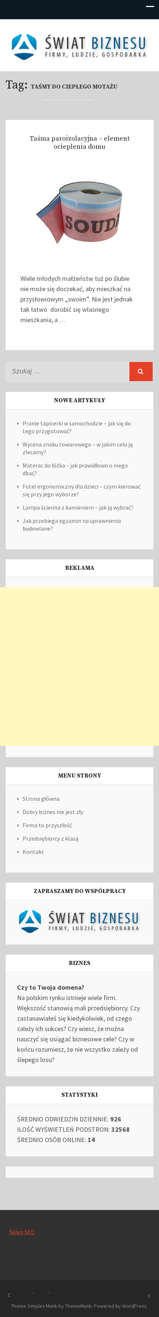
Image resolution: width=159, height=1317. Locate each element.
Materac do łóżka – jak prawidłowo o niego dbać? (75, 469)
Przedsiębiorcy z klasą (50, 838)
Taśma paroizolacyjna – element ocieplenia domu (79, 142)
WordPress (134, 1306)
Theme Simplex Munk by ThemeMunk (51, 1306)
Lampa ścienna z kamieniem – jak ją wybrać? (78, 507)
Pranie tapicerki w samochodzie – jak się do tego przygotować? (77, 427)
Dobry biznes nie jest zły (53, 812)
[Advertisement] (79, 666)
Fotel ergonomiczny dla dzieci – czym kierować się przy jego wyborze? (82, 490)
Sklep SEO (22, 1231)
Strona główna (41, 798)
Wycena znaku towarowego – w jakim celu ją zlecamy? (78, 448)
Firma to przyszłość (47, 825)
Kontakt (33, 851)
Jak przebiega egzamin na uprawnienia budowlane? (72, 524)
